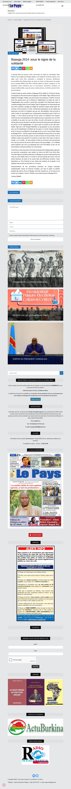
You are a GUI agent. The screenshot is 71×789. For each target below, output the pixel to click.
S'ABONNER (37, 535)
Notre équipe (17, 1)
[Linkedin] (20, 68)
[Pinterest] (23, 68)
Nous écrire (61, 1)
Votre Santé (21, 5)
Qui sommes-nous (7, 1)
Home (10, 20)
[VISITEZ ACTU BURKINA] (35, 727)
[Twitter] (16, 68)
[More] (31, 68)
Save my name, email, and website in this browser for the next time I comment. (32, 235)
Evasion (13, 5)
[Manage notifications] (4, 784)
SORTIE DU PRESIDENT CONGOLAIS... (31, 359)
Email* (35, 644)
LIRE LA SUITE (35, 399)
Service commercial (50, 1)
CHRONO (10, 13)
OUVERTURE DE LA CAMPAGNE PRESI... (31, 315)
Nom (35, 651)
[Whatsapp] (27, 68)
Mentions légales (27, 1)
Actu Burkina (6, 5)
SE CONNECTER (40, 5)
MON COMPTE (39, 1)
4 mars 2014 (14, 53)
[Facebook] (13, 68)
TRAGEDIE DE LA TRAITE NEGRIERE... (31, 282)
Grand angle (18, 20)
